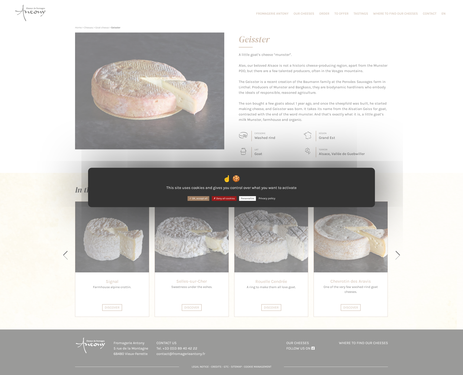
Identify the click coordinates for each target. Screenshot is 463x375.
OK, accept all (199, 198)
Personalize (247, 198)
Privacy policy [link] (267, 198)
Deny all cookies (225, 198)
